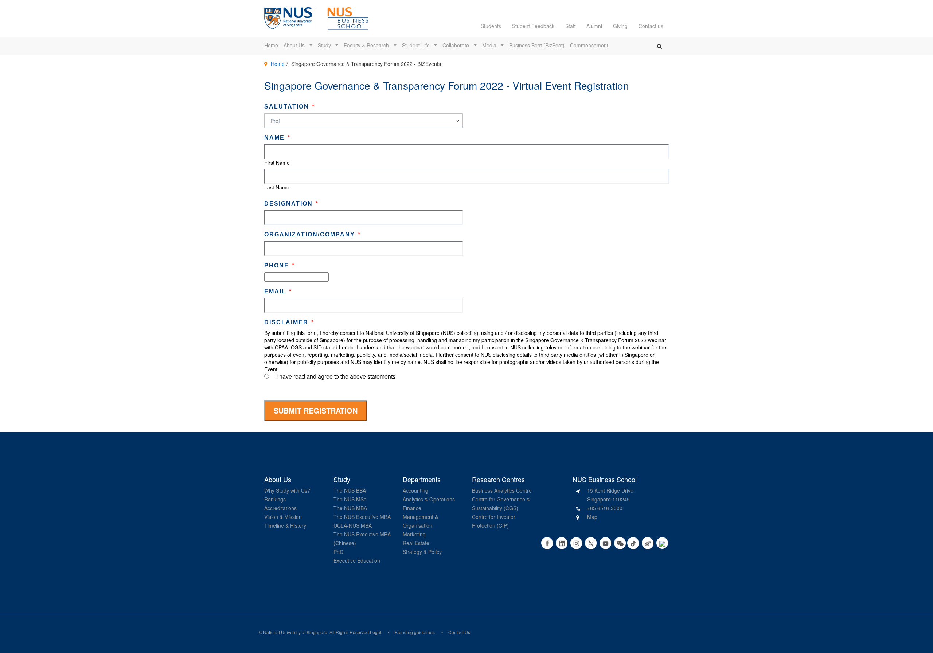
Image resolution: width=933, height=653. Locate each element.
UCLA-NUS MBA (352, 525)
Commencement (589, 45)
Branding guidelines (415, 632)
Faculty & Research (367, 45)
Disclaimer (289, 322)
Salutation (289, 106)
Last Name (276, 187)
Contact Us (459, 632)
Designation (291, 203)
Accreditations (280, 508)
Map (592, 516)
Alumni (594, 26)
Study (325, 45)
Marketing (414, 534)
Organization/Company (312, 234)
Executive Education (356, 560)
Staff (570, 26)
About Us (295, 45)
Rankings (275, 499)
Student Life (416, 45)
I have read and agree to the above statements (335, 376)
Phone (279, 265)
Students (491, 26)
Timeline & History (285, 525)
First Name (277, 162)
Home (271, 45)
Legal (375, 632)
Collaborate (456, 45)
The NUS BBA (349, 490)
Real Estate (416, 543)
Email (278, 291)
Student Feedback (533, 26)
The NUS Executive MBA (362, 516)
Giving (620, 26)
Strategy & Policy (422, 551)
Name (277, 137)
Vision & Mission (283, 516)
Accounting (415, 490)
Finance (412, 508)
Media (490, 45)
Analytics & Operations (429, 499)
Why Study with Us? (287, 490)
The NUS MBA (350, 508)
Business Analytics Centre (502, 490)
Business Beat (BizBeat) (537, 45)
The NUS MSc (349, 499)
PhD (338, 551)
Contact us (651, 26)
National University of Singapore (295, 632)
